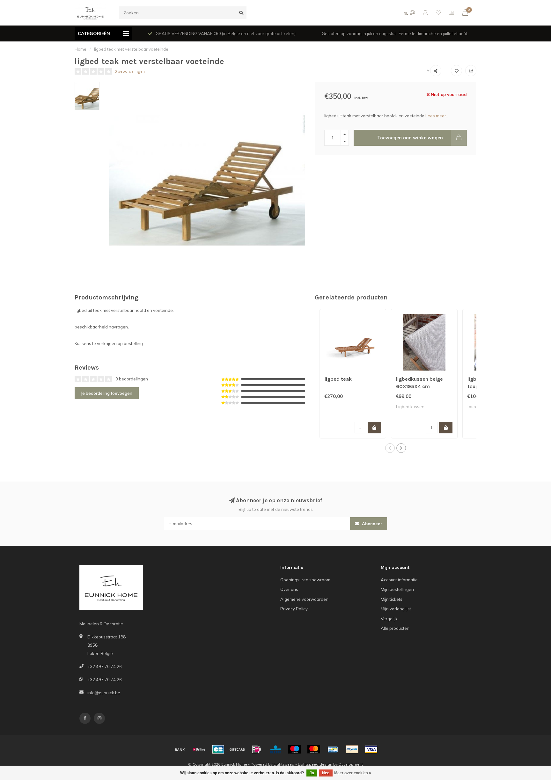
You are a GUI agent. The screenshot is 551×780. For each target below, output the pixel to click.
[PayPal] (352, 749)
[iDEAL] (256, 749)
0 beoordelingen (129, 71)
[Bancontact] (333, 749)
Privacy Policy (294, 608)
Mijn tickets (391, 599)
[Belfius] (199, 749)
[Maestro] (295, 749)
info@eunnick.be (103, 692)
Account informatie (399, 579)
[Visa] (371, 749)
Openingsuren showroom (305, 579)
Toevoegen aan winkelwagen (410, 138)
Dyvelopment (351, 764)
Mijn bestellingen (397, 589)
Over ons (289, 589)
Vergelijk (389, 618)
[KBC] (275, 749)
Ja (312, 773)
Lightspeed (284, 764)
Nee (325, 773)
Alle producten (395, 628)
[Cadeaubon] (237, 749)
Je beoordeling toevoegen (106, 393)
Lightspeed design (315, 764)
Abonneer (371, 523)
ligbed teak (338, 379)
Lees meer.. (436, 115)
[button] (390, 448)
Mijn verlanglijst (396, 608)
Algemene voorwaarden (304, 599)
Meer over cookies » (352, 773)
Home (80, 49)
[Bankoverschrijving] (180, 749)
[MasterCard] (314, 749)
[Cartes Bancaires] (218, 749)
